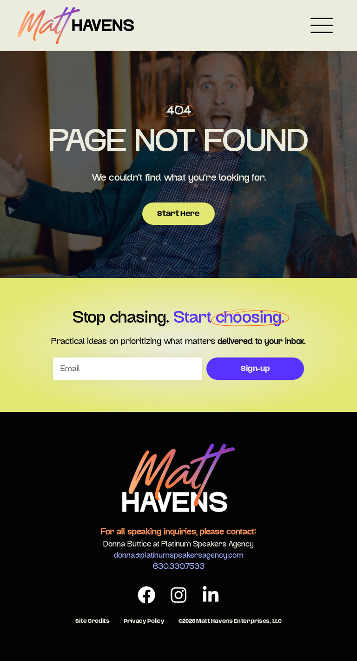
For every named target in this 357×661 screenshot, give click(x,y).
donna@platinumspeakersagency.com (179, 555)
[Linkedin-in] (211, 595)
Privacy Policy (144, 621)
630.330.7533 (179, 566)
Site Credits (92, 621)
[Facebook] (146, 595)
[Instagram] (178, 595)
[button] (322, 27)
